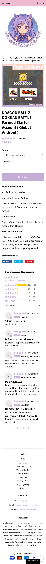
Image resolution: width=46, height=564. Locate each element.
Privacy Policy (23, 473)
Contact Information (23, 466)
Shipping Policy (23, 484)
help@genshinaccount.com (26, 505)
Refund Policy (23, 477)
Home (4, 58)
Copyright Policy (23, 481)
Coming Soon (15, 58)
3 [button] (23, 428)
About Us (23, 463)
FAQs (23, 459)
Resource (6, 150)
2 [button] (17, 428)
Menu (7, 3)
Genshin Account (30, 553)
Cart (42, 3)
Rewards (23, 488)
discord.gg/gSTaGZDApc (26, 501)
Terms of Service (23, 470)
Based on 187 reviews (15, 280)
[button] (8, 138)
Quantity (6, 161)
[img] (20, 313)
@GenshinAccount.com (26, 509)
